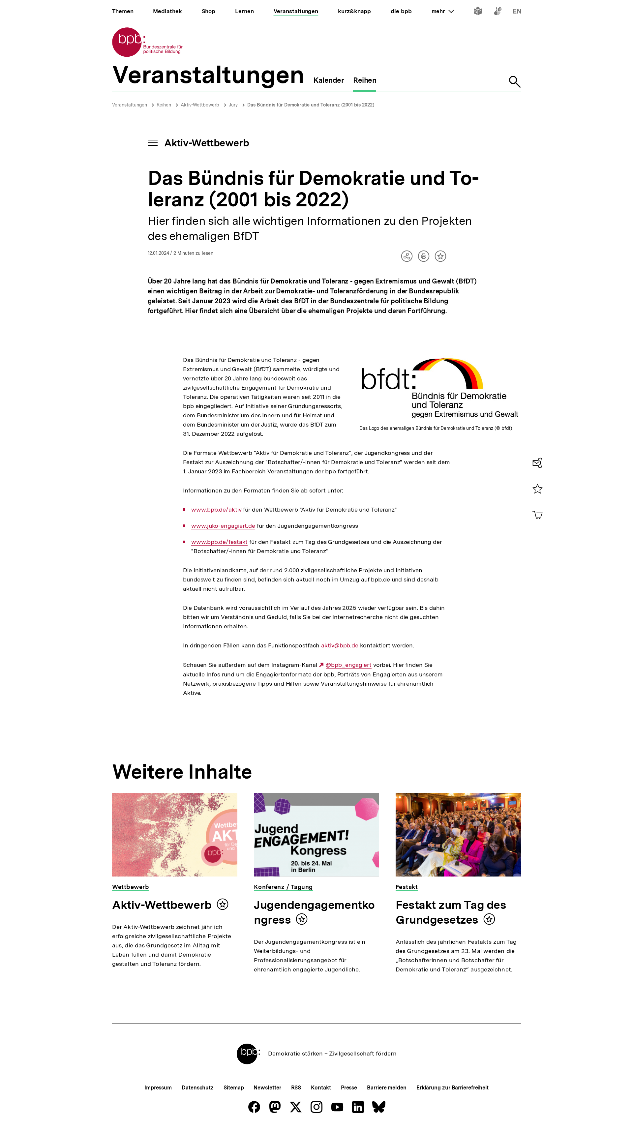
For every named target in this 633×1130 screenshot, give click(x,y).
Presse (349, 1088)
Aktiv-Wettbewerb (200, 104)
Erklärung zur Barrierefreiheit (452, 1088)
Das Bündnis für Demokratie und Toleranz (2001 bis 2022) (310, 104)
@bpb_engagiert (349, 665)
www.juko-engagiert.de (223, 525)
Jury (233, 104)
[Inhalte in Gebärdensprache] (498, 12)
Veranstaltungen (129, 104)
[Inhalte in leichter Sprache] (478, 12)
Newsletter (267, 1088)
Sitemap (234, 1088)
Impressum (158, 1088)
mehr (443, 11)
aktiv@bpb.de (339, 645)
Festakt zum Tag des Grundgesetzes (451, 912)
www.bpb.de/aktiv (216, 509)
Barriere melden (387, 1088)
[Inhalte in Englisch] (517, 12)
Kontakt (321, 1088)
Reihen (164, 104)
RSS (296, 1088)
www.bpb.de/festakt (219, 542)
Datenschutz (198, 1088)
